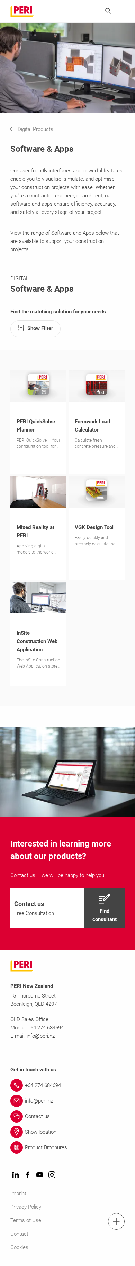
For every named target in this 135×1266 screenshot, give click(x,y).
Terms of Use (25, 1220)
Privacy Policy (25, 1207)
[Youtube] (40, 1175)
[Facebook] (27, 1175)
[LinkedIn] (15, 1175)
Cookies (19, 1247)
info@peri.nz (41, 1036)
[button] (36, 129)
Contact (19, 1234)
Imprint (18, 1193)
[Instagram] (52, 1175)
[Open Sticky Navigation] (116, 1221)
